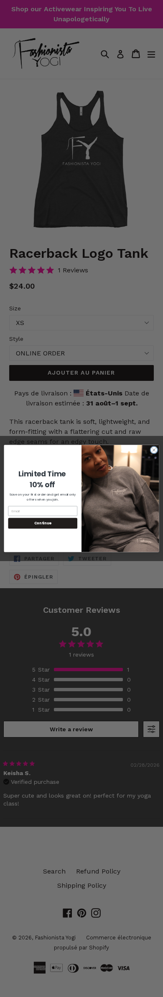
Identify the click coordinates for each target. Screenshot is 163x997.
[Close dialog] (154, 449)
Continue (42, 523)
